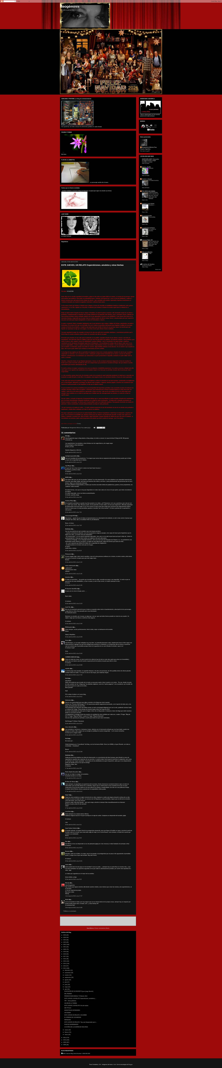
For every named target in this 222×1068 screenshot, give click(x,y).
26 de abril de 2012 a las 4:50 (73, 497)
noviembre (68, 972)
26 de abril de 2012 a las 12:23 (73, 603)
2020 (64, 949)
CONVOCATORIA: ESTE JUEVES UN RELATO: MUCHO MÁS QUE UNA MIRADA (154, 195)
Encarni (67, 851)
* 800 (150, 253)
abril (66, 989)
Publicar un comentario (69, 911)
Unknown (68, 700)
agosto (67, 979)
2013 (64, 966)
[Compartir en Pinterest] (104, 428)
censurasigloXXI (70, 515)
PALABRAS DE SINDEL (148, 191)
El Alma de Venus (70, 781)
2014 (64, 963)
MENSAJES (67, 1019)
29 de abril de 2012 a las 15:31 (73, 861)
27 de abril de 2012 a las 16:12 (73, 791)
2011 (64, 1037)
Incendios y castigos (147, 162)
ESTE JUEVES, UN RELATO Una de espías (76, 1005)
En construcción (147, 215)
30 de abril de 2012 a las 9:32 (73, 879)
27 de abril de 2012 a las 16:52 (73, 808)
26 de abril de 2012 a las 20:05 (73, 735)
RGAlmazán (68, 627)
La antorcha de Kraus (148, 227)
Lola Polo (68, 811)
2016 (64, 958)
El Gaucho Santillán (71, 588)
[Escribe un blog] (99, 428)
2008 (64, 1044)
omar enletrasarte (70, 565)
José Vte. (68, 607)
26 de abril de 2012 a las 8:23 (73, 550)
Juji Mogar (68, 465)
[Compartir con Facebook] (102, 428)
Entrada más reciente (68, 919)
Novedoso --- (152, 205)
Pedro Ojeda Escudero (71, 772)
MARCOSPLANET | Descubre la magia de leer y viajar (150, 159)
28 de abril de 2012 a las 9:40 (73, 838)
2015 (64, 961)
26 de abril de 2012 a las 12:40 (73, 623)
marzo (67, 1029)
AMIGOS (151, 168)
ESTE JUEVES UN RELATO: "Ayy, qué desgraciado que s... (80, 1022)
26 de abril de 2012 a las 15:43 (73, 653)
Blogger (130, 1064)
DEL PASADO (68, 993)
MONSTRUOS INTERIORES (72, 1010)
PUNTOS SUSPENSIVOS (71, 1024)
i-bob (114, 1064)
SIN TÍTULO (67, 1008)
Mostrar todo (158, 269)
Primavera (68, 554)
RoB (66, 678)
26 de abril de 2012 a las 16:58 (73, 665)
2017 (64, 956)
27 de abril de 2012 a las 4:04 (73, 768)
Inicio (100, 919)
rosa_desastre (69, 727)
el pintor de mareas (147, 265)
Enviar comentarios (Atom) (102, 928)
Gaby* (67, 795)
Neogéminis (69, 6)
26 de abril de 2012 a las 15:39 (73, 637)
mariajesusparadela (71, 456)
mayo (66, 987)
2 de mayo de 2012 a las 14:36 (73, 907)
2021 (64, 947)
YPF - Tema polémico (70, 1000)
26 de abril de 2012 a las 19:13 (73, 723)
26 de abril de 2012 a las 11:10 (73, 562)
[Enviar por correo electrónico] (98, 428)
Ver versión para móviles (98, 922)
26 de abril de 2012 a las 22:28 (73, 751)
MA (66, 436)
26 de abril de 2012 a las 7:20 (73, 525)
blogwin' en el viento (148, 203)
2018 (64, 954)
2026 (64, 935)
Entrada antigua (130, 919)
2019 (64, 951)
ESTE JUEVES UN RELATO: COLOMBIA (75, 1015)
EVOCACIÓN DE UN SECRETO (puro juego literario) (78, 991)
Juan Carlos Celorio (71, 828)
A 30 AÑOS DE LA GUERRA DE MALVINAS (76, 1027)
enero (66, 1034)
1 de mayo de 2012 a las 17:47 (73, 896)
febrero (67, 1032)
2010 (64, 1040)
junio (66, 984)
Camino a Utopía (147, 179)
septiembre (68, 977)
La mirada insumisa (154, 180)
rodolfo (67, 668)
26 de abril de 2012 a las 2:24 (73, 462)
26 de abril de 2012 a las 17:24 (73, 675)
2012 (64, 968)
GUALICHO (70, 291)
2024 (64, 939)
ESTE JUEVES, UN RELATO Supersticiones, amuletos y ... (80, 998)
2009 (64, 1042)
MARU (67, 477)
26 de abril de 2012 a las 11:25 (73, 573)
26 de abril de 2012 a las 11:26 (73, 585)
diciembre (67, 970)
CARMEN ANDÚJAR (71, 657)
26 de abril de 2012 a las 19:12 (73, 696)
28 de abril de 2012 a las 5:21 (73, 824)
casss (67, 864)
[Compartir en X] (101, 428)
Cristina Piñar (69, 500)
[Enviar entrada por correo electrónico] (94, 427)
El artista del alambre (148, 264)
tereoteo (67, 577)
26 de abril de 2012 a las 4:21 (73, 473)
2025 (64, 937)
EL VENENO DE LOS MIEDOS (72, 1017)
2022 (64, 944)
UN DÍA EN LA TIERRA (70, 1003)
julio (66, 982)
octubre (67, 975)
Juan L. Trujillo (146, 167)
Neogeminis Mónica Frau (149, 147)
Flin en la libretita (147, 252)
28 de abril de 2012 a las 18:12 (73, 847)
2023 (64, 942)
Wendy (67, 883)
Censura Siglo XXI (147, 240)
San (66, 841)
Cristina (79, 423)
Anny (66, 640)
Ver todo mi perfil (145, 151)
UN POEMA (67, 1012)
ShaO (66, 899)
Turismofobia (152, 217)
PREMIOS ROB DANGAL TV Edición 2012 (75, 996)
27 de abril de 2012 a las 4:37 (73, 778)
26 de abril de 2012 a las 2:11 (73, 452)
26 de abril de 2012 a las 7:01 (73, 512)
